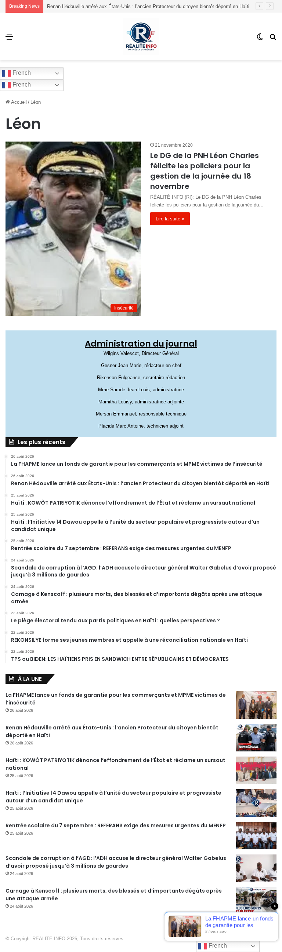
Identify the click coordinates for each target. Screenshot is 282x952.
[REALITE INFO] (141, 36)
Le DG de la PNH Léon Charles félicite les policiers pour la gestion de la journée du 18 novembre (204, 170)
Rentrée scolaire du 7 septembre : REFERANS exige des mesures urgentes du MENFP (116, 825)
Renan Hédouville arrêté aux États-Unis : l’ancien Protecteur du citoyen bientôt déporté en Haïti (148, 6)
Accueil (18, 102)
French (21, 73)
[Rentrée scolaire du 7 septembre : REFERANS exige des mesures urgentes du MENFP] (256, 835)
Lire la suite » (170, 218)
